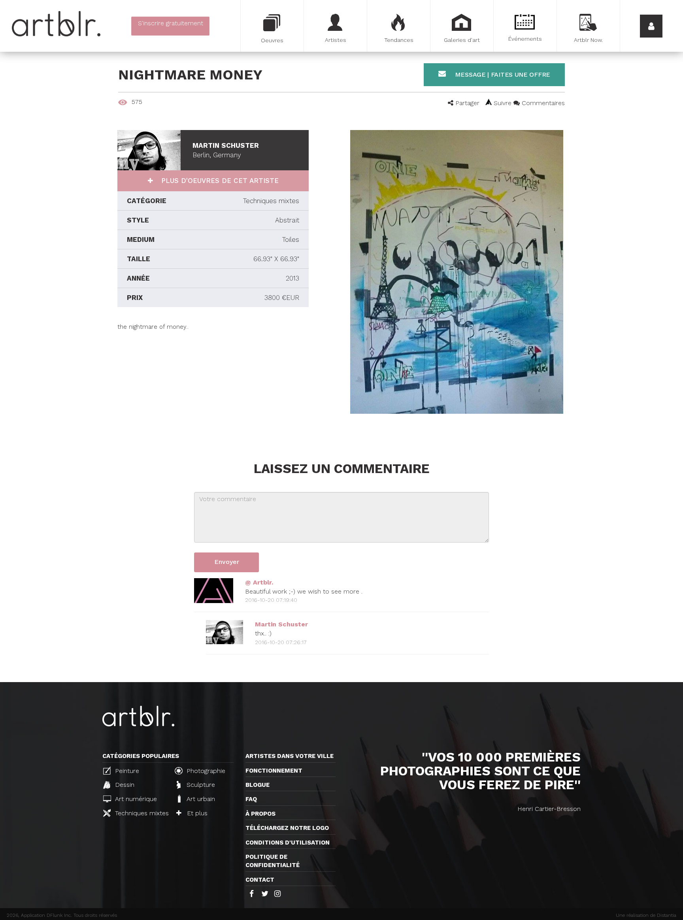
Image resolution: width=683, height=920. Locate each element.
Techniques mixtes (140, 813)
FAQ (251, 799)
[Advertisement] (213, 386)
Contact (259, 879)
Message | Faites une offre (501, 74)
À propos (260, 813)
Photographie (205, 771)
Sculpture (200, 784)
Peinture (126, 771)
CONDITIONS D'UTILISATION (287, 842)
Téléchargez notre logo (287, 827)
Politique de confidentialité (272, 861)
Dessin (123, 784)
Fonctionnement (273, 770)
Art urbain (200, 799)
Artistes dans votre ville (289, 756)
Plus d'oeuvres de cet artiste (219, 181)
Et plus (196, 813)
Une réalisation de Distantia (646, 915)
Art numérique (135, 799)
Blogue (257, 784)
